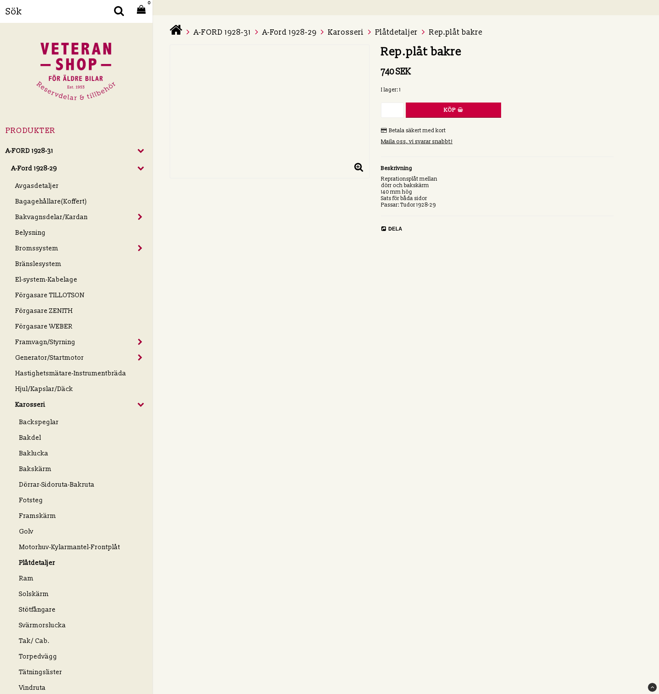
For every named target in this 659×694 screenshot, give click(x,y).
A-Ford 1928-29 (34, 168)
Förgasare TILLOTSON (50, 295)
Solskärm (34, 594)
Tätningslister (40, 672)
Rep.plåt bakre (455, 32)
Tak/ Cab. (34, 641)
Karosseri (30, 405)
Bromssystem (36, 248)
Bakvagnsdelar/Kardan (51, 217)
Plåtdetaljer (37, 563)
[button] (358, 167)
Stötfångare (37, 610)
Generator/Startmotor (49, 358)
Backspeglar (39, 422)
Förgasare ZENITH (44, 311)
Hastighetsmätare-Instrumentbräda (70, 373)
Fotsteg (31, 500)
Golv (26, 531)
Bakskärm (35, 469)
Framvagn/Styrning (45, 342)
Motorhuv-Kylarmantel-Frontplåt (69, 547)
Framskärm (37, 516)
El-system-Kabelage (46, 280)
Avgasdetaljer (37, 186)
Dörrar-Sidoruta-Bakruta (57, 485)
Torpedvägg (38, 656)
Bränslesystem (38, 264)
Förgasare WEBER (44, 326)
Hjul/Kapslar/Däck (44, 389)
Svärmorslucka (42, 625)
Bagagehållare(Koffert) (51, 201)
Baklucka (33, 453)
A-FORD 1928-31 (29, 151)
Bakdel (30, 438)
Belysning (30, 233)
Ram (26, 578)
